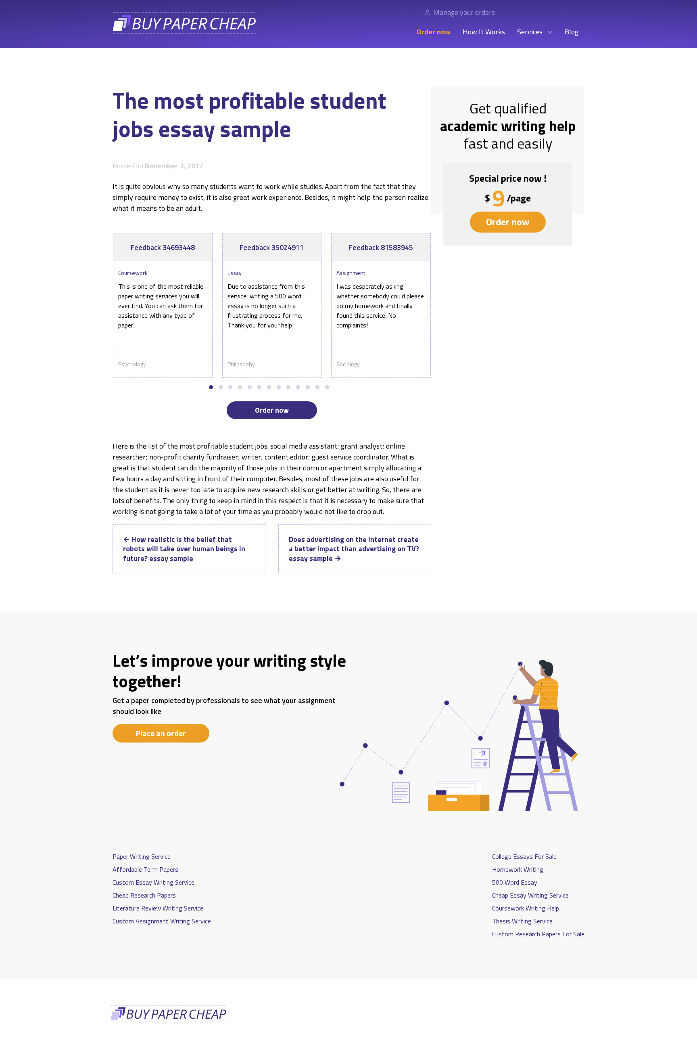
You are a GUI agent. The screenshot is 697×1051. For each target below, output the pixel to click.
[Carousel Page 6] (259, 387)
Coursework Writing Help (525, 908)
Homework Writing (517, 869)
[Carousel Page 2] (221, 387)
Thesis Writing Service (522, 921)
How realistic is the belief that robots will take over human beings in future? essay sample (184, 549)
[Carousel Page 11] (308, 387)
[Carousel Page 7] (269, 387)
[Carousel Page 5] (250, 387)
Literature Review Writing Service (158, 908)
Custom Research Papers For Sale (538, 934)
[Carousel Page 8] (279, 387)
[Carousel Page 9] (288, 387)
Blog (571, 31)
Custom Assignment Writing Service (162, 921)
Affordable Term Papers (145, 869)
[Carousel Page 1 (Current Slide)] (211, 387)
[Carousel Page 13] (327, 387)
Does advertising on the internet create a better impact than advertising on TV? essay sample (354, 549)
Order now (434, 31)
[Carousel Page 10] (298, 387)
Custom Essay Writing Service (153, 882)
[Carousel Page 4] (240, 387)
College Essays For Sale (524, 856)
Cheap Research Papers (144, 895)
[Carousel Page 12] (317, 387)
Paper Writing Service (142, 856)
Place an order (161, 733)
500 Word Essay (514, 882)
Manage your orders (464, 12)
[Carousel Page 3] (230, 387)
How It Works (484, 31)
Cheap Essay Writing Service (530, 895)
